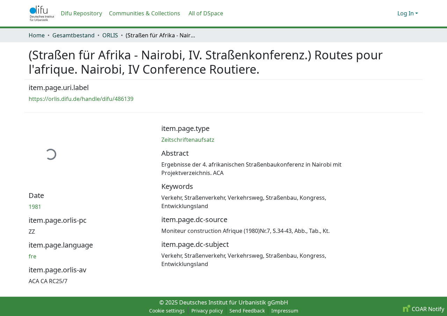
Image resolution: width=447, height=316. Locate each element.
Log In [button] (406, 13)
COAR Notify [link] (427, 309)
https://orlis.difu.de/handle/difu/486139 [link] (81, 99)
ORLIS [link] (110, 35)
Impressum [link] (284, 310)
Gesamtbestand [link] (73, 35)
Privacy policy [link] (207, 310)
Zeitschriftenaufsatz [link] (187, 140)
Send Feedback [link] (247, 310)
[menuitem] (208, 13)
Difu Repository (81, 13)
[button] (42, 13)
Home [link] (37, 35)
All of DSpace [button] (206, 13)
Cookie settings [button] (167, 310)
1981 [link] (35, 207)
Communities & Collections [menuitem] (144, 13)
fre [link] (32, 256)
